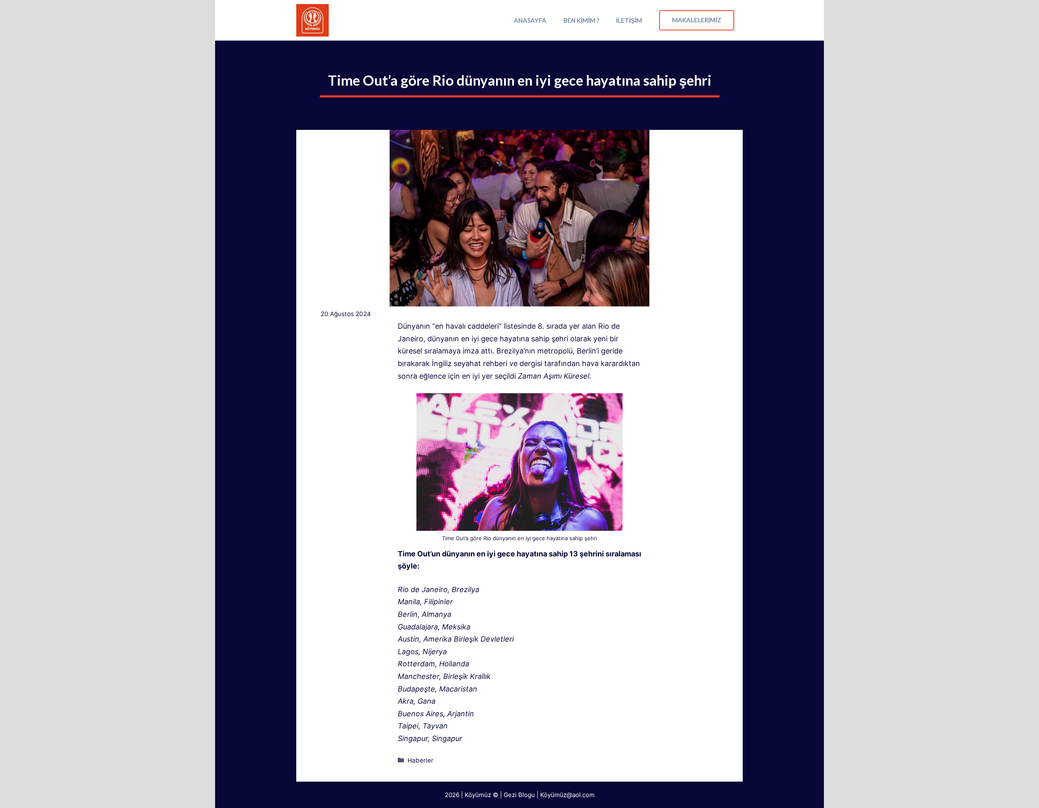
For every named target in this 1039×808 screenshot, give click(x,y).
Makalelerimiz (696, 20)
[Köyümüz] (312, 20)
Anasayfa (530, 20)
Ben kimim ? (581, 20)
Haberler (420, 760)
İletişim (629, 20)
